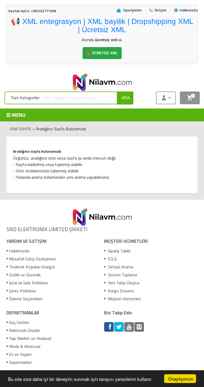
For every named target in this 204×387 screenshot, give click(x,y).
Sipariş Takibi (118, 251)
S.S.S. (112, 259)
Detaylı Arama (120, 267)
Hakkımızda (19, 251)
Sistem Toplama (122, 275)
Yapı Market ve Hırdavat (30, 338)
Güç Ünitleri (19, 322)
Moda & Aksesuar (25, 346)
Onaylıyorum (180, 378)
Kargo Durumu (120, 291)
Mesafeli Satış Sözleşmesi (32, 259)
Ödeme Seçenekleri (25, 299)
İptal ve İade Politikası (28, 283)
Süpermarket (20, 362)
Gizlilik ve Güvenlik (25, 275)
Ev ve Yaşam (20, 354)
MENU (19, 115)
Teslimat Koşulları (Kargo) (32, 267)
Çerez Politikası (22, 291)
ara (126, 97)
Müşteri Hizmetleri (124, 299)
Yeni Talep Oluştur (123, 283)
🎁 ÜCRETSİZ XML (102, 53)
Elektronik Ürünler (24, 330)
